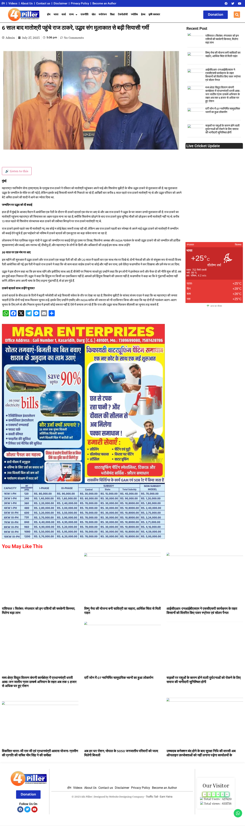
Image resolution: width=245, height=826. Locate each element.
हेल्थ (143, 14)
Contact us (43, 3)
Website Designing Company (126, 796)
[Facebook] (226, 3)
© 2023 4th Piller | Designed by (90, 796)
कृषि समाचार (154, 14)
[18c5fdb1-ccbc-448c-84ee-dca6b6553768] (83, 538)
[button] (237, 14)
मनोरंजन (103, 14)
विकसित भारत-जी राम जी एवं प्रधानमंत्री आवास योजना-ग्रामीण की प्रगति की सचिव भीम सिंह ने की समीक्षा (40, 753)
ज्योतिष (134, 14)
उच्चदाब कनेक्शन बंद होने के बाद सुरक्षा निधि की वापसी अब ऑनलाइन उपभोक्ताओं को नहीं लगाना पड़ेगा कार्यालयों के (201, 753)
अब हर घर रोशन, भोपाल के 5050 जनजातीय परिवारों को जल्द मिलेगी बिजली (121, 753)
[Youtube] (239, 3)
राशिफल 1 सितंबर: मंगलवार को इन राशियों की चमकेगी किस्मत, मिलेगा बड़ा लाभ (222, 39)
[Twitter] (233, 3)
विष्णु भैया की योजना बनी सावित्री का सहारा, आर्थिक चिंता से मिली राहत (222, 54)
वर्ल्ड (64, 14)
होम (3, 3)
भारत (56, 14)
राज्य (71, 14)
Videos (12, 3)
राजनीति (84, 14)
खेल (94, 14)
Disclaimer (60, 3)
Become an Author (104, 3)
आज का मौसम (216, 305)
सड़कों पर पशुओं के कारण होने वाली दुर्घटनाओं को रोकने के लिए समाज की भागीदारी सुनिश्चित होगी (222, 129)
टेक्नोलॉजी (123, 14)
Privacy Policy (80, 3)
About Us (27, 3)
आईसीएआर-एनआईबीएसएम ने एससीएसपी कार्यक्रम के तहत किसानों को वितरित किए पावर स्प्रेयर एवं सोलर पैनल (223, 75)
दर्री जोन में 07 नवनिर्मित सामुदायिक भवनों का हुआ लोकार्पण (222, 110)
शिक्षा (112, 14)
